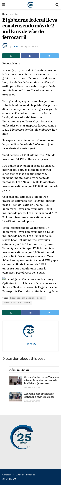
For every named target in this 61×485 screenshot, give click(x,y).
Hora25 (15, 46)
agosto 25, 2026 (33, 387)
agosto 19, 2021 (32, 46)
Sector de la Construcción (17, 302)
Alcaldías (14, 14)
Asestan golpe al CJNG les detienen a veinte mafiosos (39, 395)
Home (5, 14)
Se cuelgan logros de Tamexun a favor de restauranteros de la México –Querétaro (41, 380)
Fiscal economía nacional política (27, 298)
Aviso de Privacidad (25, 474)
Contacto (6, 474)
